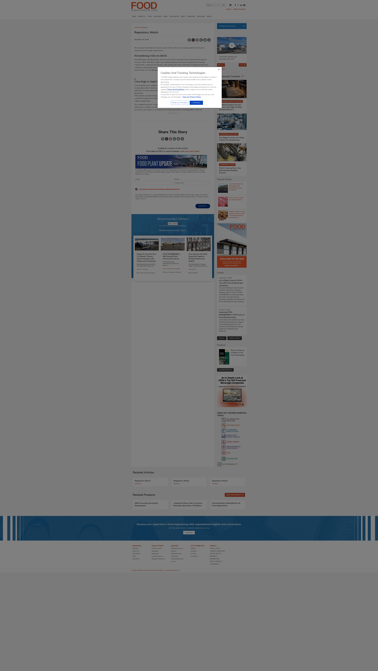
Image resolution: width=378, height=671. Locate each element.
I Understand (196, 102)
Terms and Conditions (175, 89)
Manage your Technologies (180, 102)
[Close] (219, 69)
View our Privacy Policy (192, 97)
